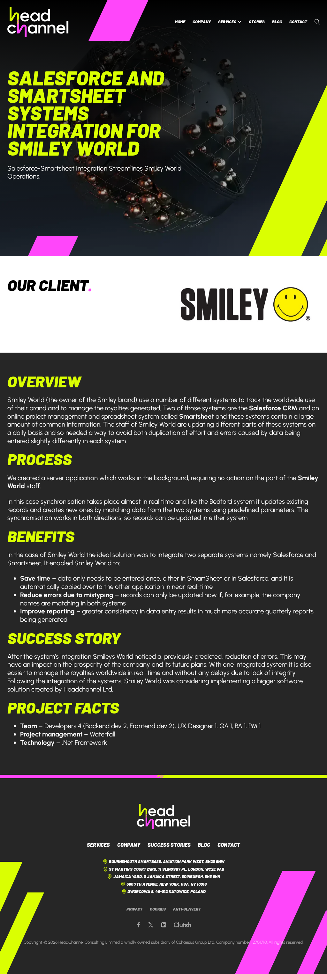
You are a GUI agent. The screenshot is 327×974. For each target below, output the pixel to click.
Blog (277, 21)
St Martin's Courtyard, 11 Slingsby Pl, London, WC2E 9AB (166, 869)
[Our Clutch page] (182, 925)
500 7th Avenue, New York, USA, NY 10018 (166, 884)
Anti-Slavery (187, 909)
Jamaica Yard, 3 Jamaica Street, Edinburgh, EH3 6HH (166, 876)
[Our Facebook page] (138, 925)
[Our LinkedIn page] (163, 925)
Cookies (158, 909)
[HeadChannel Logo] (163, 816)
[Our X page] (151, 925)
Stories (257, 21)
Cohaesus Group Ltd (195, 942)
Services (227, 21)
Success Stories (169, 844)
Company (202, 21)
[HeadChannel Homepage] (38, 22)
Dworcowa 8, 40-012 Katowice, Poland (166, 891)
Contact (298, 21)
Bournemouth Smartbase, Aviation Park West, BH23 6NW (166, 861)
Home (180, 21)
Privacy (134, 909)
